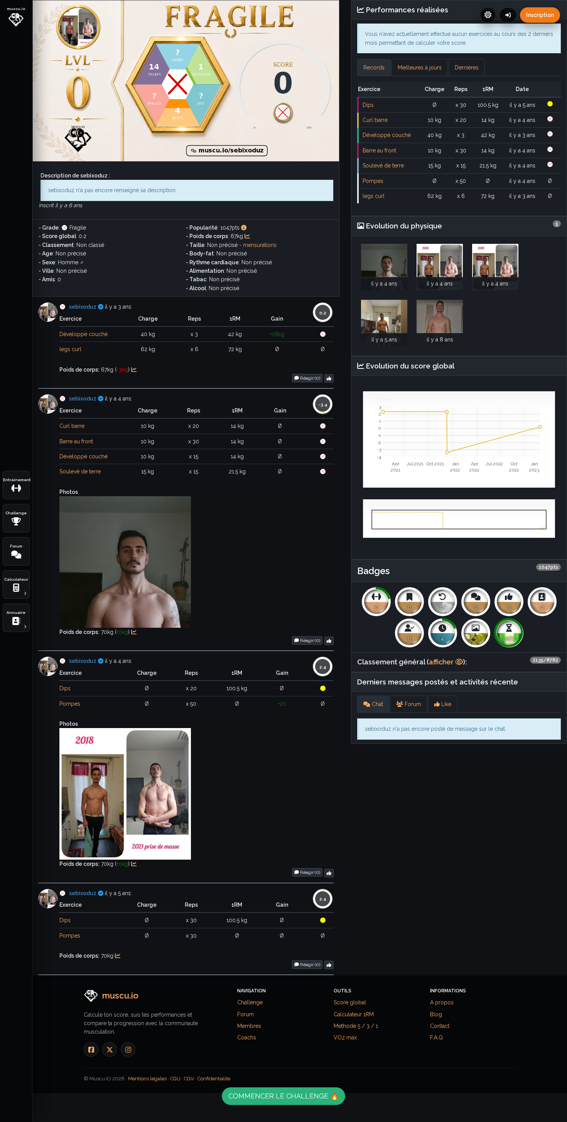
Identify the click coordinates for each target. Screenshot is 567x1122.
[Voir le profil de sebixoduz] (47, 312)
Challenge (250, 1002)
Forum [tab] (412, 704)
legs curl (70, 349)
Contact (439, 1026)
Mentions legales (147, 1078)
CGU (175, 1078)
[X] (109, 1049)
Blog (436, 1014)
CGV (189, 1078)
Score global (350, 1002)
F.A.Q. (437, 1037)
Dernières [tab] (467, 67)
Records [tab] (374, 67)
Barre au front (76, 441)
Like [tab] (445, 704)
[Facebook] (91, 1049)
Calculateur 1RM (354, 1014)
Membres (249, 1026)
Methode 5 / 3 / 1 (356, 1026)
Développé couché (83, 334)
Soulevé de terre (80, 471)
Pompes (69, 704)
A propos (442, 1002)
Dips (65, 688)
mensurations (260, 245)
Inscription (540, 15)
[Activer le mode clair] (488, 15)
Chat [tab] (376, 704)
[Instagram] (128, 1049)
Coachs (246, 1037)
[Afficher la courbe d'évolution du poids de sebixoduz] (247, 236)
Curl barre (71, 426)
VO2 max (345, 1037)
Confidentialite (213, 1078)
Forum (245, 1014)
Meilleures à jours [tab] (420, 67)
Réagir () (309, 378)
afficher (442, 662)
